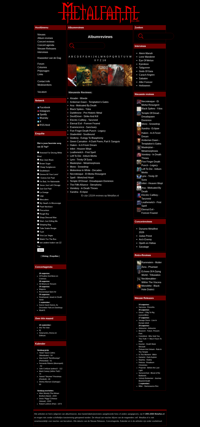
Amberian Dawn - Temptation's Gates (89, 102)
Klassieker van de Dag (49, 58)
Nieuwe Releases (46, 48)
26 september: (45, 325)
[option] (69, 75)
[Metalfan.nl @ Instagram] (38, 111)
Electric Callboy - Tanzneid (84, 120)
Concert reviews (45, 41)
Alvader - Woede (78, 98)
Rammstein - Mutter (151, 262)
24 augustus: (144, 305)
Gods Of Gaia (146, 71)
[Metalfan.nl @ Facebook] (38, 107)
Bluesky (44, 118)
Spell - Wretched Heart (82, 177)
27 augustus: (144, 318)
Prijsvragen (43, 71)
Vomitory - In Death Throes (84, 188)
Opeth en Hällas (147, 243)
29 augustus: (44, 287)
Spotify (43, 114)
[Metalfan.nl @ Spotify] (38, 114)
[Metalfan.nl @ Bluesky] (38, 118)
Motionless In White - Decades (86, 170)
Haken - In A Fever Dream (83, 145)
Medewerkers (44, 85)
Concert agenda (45, 45)
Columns (42, 67)
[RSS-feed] (38, 125)
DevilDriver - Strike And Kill (84, 116)
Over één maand (44, 318)
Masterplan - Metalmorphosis (85, 163)
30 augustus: (44, 294)
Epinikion (144, 64)
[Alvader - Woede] (100, 75)
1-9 (104, 60)
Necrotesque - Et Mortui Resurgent (88, 174)
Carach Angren (147, 74)
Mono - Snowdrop (79, 166)
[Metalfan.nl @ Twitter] (38, 121)
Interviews (42, 52)
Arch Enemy (145, 239)
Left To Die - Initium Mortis (83, 156)
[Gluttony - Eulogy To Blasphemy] (84, 75)
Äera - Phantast (149, 267)
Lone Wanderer (147, 56)
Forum (40, 64)
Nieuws (41, 34)
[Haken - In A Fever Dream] (69, 75)
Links (40, 74)
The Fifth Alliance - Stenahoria (85, 184)
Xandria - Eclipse (79, 192)
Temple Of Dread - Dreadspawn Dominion (91, 181)
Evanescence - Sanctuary (83, 127)
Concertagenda (43, 267)
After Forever (145, 82)
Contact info (43, 81)
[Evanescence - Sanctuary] (116, 75)
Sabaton (143, 78)
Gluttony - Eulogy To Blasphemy (86, 138)
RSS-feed (45, 125)
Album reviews (45, 38)
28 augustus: (44, 281)
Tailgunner (144, 67)
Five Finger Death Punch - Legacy (88, 130)
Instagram (45, 111)
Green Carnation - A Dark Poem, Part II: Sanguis (95, 141)
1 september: (44, 302)
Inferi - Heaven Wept (80, 148)
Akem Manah (146, 53)
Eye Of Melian (146, 60)
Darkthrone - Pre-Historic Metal (86, 112)
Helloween (144, 85)
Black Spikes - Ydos (80, 109)
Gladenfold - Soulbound (82, 134)
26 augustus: (44, 273)
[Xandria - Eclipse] (131, 75)
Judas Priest (145, 236)
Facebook (45, 107)
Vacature (42, 92)
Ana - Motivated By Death (83, 105)
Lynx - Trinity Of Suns (81, 159)
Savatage (144, 246)
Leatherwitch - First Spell (83, 152)
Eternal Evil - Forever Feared (85, 123)
